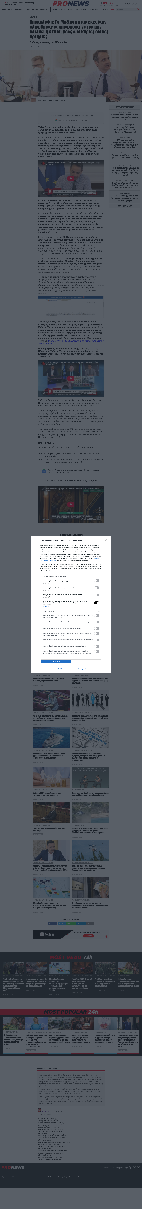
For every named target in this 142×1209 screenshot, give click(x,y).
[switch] (96, 580)
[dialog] (71, 604)
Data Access (71, 669)
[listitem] (71, 576)
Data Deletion (59, 669)
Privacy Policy (82, 669)
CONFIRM (56, 661)
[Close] (107, 540)
